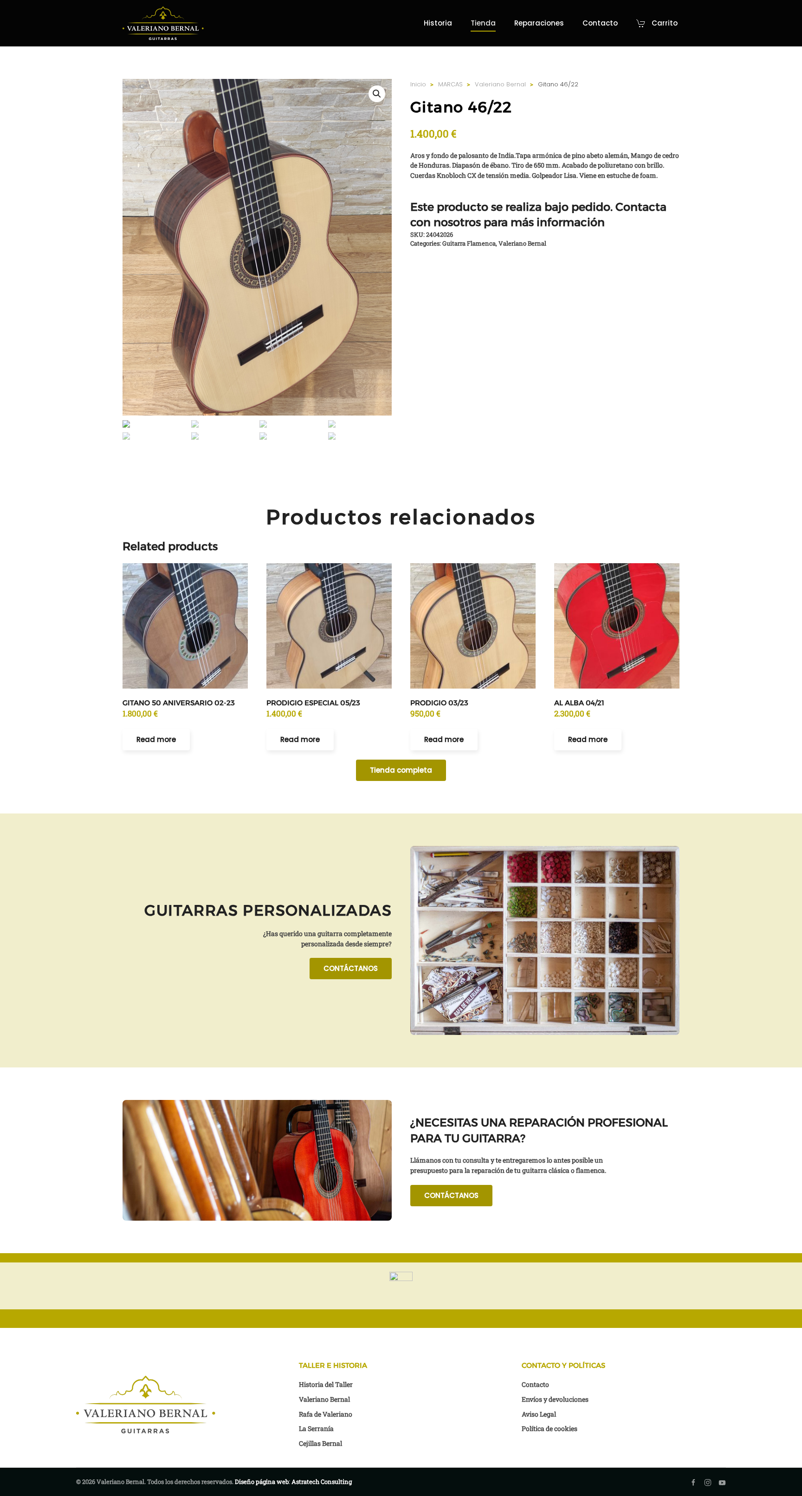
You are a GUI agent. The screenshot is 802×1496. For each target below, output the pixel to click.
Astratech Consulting (321, 1481)
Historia (438, 23)
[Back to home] (163, 23)
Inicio (418, 84)
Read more (156, 739)
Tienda (483, 23)
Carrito (665, 23)
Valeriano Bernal (500, 84)
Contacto (600, 23)
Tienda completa (401, 770)
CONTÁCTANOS (350, 968)
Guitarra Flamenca (469, 243)
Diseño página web (262, 1481)
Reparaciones (539, 23)
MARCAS (450, 84)
